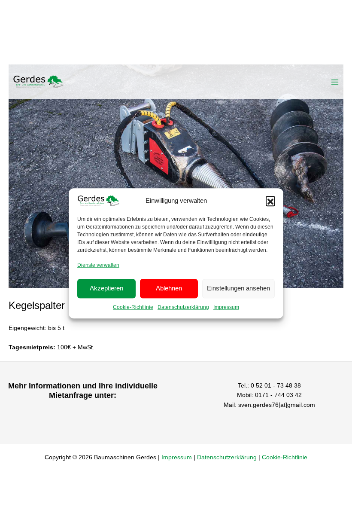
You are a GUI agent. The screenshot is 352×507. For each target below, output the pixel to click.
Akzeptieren (106, 288)
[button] (270, 200)
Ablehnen (169, 288)
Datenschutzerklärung (183, 307)
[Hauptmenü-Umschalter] (335, 82)
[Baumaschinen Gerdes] (38, 82)
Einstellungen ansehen (238, 288)
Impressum (226, 307)
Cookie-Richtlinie (133, 307)
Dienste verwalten (98, 265)
